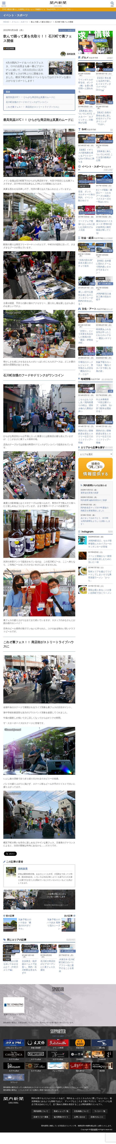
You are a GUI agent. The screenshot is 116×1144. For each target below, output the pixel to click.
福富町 (82, 97)
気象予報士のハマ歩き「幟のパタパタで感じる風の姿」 (103, 366)
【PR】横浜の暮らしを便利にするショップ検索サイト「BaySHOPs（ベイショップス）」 (38, 9)
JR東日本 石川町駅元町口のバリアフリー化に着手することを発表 (67, 965)
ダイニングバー (106, 141)
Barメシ (92, 138)
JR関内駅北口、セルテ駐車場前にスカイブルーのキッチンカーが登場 (100, 543)
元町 (6, 949)
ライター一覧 (99, 1111)
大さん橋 (83, 176)
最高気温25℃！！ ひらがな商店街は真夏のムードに (30, 97)
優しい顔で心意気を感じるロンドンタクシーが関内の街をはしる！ (85, 297)
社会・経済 (108, 251)
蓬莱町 (100, 97)
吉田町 (100, 64)
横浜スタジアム (103, 208)
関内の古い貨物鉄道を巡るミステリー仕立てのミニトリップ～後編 (103, 436)
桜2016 (92, 391)
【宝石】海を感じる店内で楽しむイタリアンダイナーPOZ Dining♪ (103, 83)
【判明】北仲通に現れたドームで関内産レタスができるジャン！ (103, 266)
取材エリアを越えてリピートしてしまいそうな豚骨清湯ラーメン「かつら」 (99, 576)
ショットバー (90, 141)
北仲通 (100, 245)
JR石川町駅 (10, 48)
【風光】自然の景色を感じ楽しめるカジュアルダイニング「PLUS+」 (103, 118)
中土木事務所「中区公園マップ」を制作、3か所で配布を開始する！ (104, 405)
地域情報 (16, 951)
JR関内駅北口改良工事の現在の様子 (103, 296)
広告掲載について (81, 1111)
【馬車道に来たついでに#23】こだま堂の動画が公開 (104, 156)
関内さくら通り (85, 386)
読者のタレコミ (97, 1117)
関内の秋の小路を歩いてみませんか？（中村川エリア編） (10, 965)
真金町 (7, 959)
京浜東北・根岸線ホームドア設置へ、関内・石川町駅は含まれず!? (29, 967)
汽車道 (82, 417)
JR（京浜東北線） (31, 951)
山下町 (100, 417)
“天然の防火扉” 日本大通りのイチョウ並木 (85, 263)
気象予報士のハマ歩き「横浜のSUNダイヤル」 (24, 924)
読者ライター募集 (41, 1117)
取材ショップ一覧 (61, 1111)
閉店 (110, 102)
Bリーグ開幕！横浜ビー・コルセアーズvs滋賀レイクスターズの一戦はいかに (104, 195)
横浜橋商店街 (9, 953)
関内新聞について (41, 1111)
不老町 (100, 176)
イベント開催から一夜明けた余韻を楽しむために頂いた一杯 (99, 559)
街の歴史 (91, 321)
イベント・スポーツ (66, 30)
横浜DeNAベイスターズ (105, 212)
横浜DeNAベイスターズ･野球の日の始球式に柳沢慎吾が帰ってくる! (104, 227)
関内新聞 (94, 1129)
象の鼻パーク (84, 186)
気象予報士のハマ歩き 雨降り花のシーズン (53, 924)
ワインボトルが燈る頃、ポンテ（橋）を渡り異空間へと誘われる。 (85, 85)
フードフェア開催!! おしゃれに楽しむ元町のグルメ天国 (86, 225)
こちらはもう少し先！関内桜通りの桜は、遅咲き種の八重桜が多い (85, 405)
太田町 (82, 64)
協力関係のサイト (61, 1117)
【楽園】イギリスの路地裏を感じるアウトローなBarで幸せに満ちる (86, 155)
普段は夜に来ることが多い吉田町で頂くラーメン (99, 591)
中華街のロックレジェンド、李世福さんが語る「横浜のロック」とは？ (85, 368)
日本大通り (84, 245)
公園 (110, 391)
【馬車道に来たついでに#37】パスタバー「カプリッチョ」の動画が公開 (86, 116)
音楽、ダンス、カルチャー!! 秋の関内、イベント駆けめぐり (86, 196)
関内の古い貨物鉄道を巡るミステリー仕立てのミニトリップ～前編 (85, 436)
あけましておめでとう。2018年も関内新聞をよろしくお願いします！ (95, 521)
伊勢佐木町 (84, 316)
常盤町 (82, 136)
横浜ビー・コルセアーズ (104, 181)
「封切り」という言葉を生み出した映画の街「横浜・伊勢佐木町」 (85, 336)
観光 (93, 250)
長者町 (100, 316)
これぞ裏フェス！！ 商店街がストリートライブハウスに (32, 106)
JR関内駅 (27, 949)
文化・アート (107, 321)
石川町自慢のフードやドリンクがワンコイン (27, 102)
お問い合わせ (79, 1117)
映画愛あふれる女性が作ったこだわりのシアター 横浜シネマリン (103, 335)
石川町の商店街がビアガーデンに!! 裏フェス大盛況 (47, 965)
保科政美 (23, 868)
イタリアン (90, 69)
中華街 (82, 349)
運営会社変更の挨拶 (89, 492)
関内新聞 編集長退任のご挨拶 (94, 500)
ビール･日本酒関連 (49, 951)
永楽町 (7, 956)
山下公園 (83, 180)
